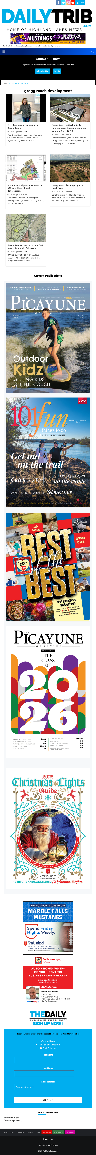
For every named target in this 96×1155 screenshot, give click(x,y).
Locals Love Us (47, 1132)
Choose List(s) (48, 1041)
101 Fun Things (58, 1132)
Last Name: (48, 1068)
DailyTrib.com (22, 132)
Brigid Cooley (67, 134)
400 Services (10, 1117)
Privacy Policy (48, 1139)
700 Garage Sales (12, 1120)
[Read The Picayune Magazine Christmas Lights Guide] (48, 828)
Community (20, 1132)
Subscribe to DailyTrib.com (48, 1145)
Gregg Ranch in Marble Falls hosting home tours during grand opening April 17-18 (69, 128)
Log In (57, 71)
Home (6, 84)
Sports (12, 1132)
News (5, 1132)
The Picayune (70, 1132)
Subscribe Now (42, 71)
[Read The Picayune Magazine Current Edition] (48, 338)
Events (38, 1132)
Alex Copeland (22, 195)
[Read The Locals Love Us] (48, 567)
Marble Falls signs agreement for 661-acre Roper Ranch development (25, 188)
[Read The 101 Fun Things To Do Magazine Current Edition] (48, 452)
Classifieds (30, 1132)
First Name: (48, 1054)
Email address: (48, 1081)
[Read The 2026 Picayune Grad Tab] (48, 692)
